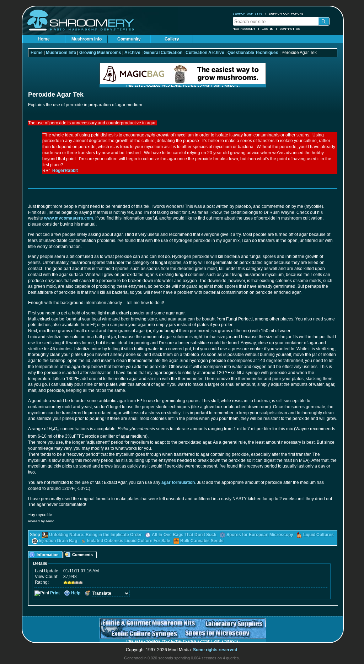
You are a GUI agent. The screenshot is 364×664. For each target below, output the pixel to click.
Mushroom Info (86, 39)
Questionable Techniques (253, 52)
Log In (267, 29)
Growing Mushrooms (100, 52)
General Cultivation (163, 52)
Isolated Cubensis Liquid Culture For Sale (128, 540)
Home (44, 39)
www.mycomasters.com (68, 218)
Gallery (172, 39)
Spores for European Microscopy (259, 534)
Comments (82, 554)
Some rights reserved (215, 649)
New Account (244, 29)
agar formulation (178, 482)
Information (48, 554)
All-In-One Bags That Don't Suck (184, 534)
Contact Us (290, 29)
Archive (132, 52)
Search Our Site (248, 13)
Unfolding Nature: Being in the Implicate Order (95, 534)
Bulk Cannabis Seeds (202, 540)
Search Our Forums (286, 13)
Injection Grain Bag (58, 540)
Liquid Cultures (318, 534)
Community (129, 39)
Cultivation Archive (205, 52)
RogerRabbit (65, 170)
